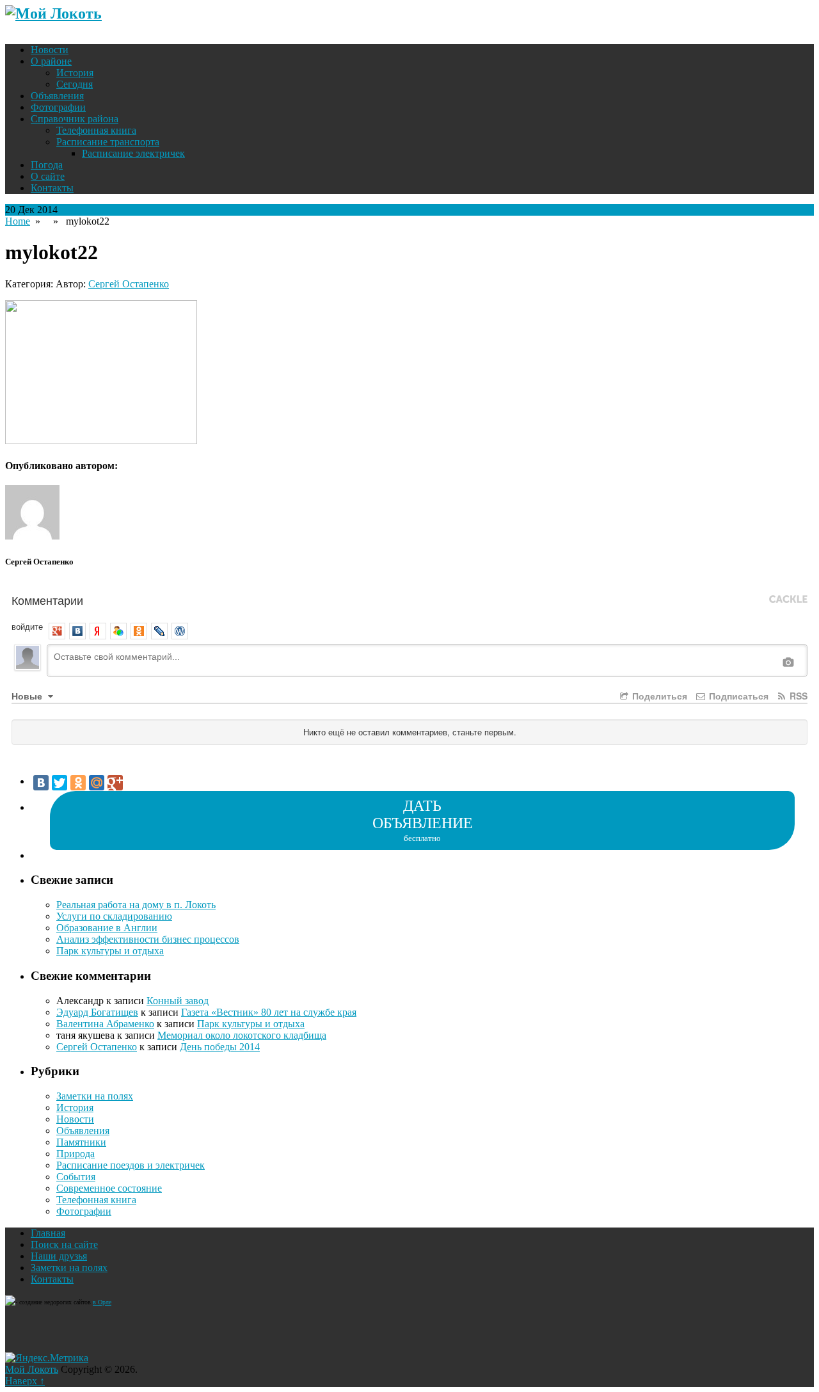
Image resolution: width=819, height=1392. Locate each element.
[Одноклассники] (78, 782)
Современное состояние (109, 1188)
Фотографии (58, 107)
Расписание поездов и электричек (130, 1165)
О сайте (48, 176)
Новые (28, 695)
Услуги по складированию (114, 916)
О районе (51, 61)
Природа (75, 1153)
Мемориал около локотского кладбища (241, 1035)
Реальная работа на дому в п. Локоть (136, 904)
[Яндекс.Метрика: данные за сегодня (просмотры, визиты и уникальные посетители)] (46, 1358)
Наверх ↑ (25, 1380)
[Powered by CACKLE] (788, 599)
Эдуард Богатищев (97, 1012)
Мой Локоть (31, 1369)
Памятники (81, 1142)
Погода (47, 164)
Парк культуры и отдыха (110, 950)
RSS (797, 695)
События (75, 1176)
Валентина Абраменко (105, 1023)
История (74, 72)
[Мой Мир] (96, 782)
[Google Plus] (115, 782)
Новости (49, 49)
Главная (48, 1233)
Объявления (57, 95)
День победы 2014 (220, 1046)
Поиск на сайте (64, 1244)
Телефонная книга (96, 130)
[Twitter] (59, 782)
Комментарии (47, 599)
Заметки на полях (94, 1096)
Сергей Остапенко (128, 283)
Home (17, 221)
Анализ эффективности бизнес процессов (147, 939)
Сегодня (74, 84)
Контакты (52, 187)
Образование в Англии (106, 927)
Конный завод (178, 1000)
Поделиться (658, 695)
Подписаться (737, 695)
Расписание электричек (133, 153)
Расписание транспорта (107, 141)
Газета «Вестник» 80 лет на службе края (268, 1012)
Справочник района (74, 118)
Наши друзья (59, 1256)
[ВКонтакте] (41, 782)
